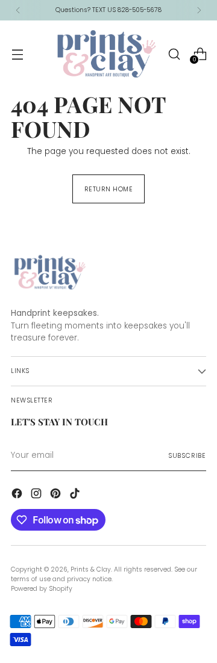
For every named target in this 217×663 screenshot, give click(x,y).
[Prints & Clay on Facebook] (18, 495)
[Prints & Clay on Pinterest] (56, 495)
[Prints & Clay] (106, 53)
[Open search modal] (174, 54)
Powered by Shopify (41, 588)
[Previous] (18, 10)
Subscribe (187, 455)
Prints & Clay (91, 569)
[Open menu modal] (17, 54)
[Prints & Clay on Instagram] (37, 495)
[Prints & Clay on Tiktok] (76, 495)
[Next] (199, 10)
